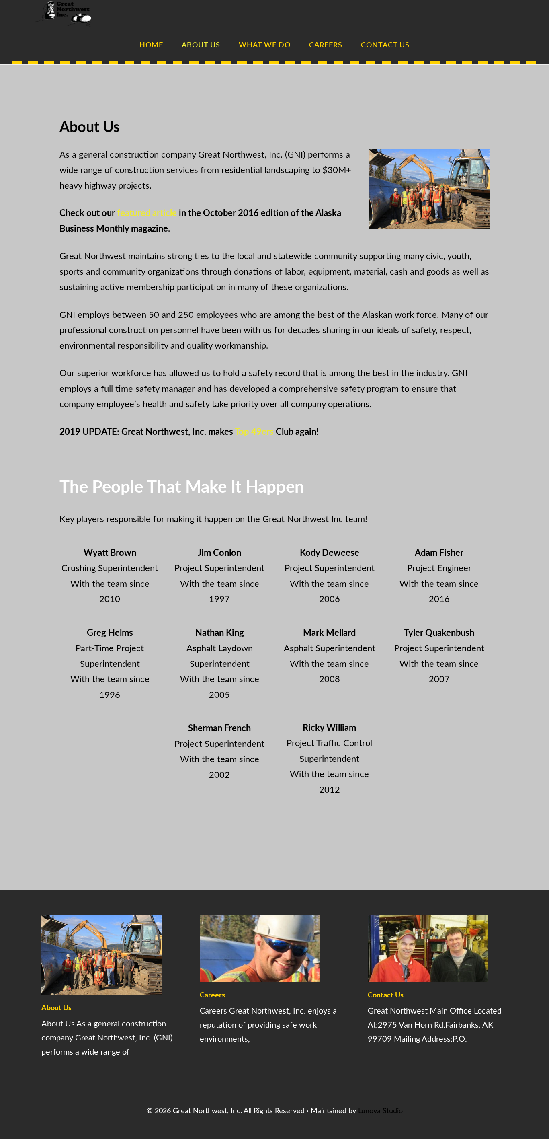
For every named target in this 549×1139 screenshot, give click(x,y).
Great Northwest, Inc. (73, 14)
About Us (56, 1008)
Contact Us (386, 995)
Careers (212, 995)
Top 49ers (254, 432)
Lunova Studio (380, 1111)
